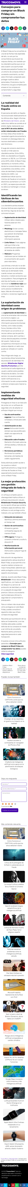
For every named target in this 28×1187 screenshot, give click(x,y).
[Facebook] (3, 28)
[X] (12, 28)
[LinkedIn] (24, 1185)
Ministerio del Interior (11, 121)
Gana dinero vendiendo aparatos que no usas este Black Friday (21, 669)
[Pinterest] (16, 28)
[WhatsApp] (20, 28)
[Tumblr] (24, 28)
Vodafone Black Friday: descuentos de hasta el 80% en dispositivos (7, 669)
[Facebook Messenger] (7, 28)
